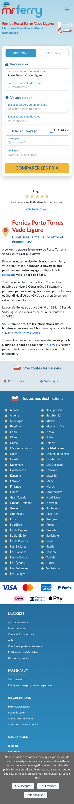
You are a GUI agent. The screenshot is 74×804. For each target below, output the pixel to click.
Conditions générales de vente (25, 646)
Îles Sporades (55, 410)
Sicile (49, 541)
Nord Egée (53, 497)
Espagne (15, 475)
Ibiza (13, 519)
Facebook (13, 745)
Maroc (50, 486)
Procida (51, 530)
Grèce (14, 508)
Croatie (15, 459)
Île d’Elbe (16, 524)
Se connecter (15, 679)
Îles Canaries (18, 552)
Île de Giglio (18, 535)
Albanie (15, 410)
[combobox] (37, 75)
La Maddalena (55, 448)
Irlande (50, 421)
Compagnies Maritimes (21, 718)
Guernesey (17, 513)
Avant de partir (16, 712)
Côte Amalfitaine (21, 448)
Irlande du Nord (56, 426)
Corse (14, 443)
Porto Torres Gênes (27, 333)
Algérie (14, 415)
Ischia (50, 432)
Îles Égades (17, 563)
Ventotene (53, 568)
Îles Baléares (18, 546)
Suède (50, 546)
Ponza (50, 524)
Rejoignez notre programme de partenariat (31, 685)
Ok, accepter (23, 786)
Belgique (16, 426)
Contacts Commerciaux (21, 634)
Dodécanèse (18, 470)
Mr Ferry (50, 344)
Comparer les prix (37, 168)
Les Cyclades (54, 464)
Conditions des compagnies (23, 724)
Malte (50, 481)
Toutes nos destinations (42, 399)
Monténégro (54, 492)
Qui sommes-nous (18, 622)
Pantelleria (53, 508)
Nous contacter (16, 628)
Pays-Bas (52, 513)
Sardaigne (8, 274)
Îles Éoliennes (19, 568)
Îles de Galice (18, 557)
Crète (13, 453)
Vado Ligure (52, 381)
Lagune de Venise (57, 453)
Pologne (51, 519)
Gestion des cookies (19, 658)
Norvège (52, 502)
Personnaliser (35, 794)
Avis (10, 640)
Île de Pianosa (19, 541)
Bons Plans (14, 751)
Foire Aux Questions (19, 706)
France (14, 492)
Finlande (15, 486)
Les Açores (53, 459)
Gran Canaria (18, 497)
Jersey (50, 443)
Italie (49, 437)
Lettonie (51, 470)
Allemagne (16, 421)
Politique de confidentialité (23, 652)
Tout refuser (48, 786)
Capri (13, 432)
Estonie (15, 481)
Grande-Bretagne (21, 502)
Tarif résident (61, 130)
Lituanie (51, 475)
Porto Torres (16, 381)
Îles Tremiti (53, 415)
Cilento (15, 437)
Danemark (16, 464)
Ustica (50, 563)
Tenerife (51, 552)
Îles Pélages (17, 574)
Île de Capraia (18, 530)
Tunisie (50, 557)
